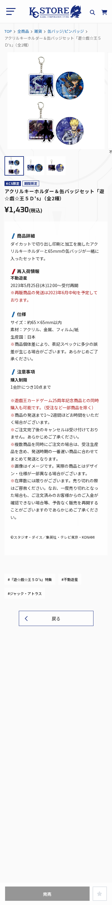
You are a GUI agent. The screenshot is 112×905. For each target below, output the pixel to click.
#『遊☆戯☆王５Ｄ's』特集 (30, 579)
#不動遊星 (70, 579)
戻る (56, 618)
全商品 (23, 31)
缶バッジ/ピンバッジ (65, 31)
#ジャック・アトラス (25, 593)
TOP (8, 31)
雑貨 (38, 31)
